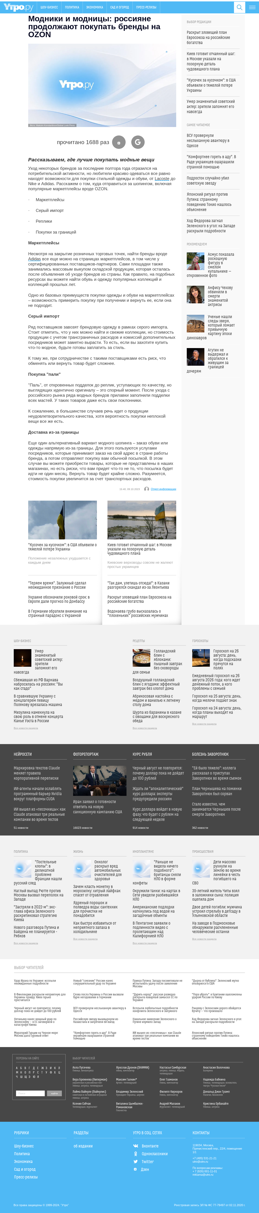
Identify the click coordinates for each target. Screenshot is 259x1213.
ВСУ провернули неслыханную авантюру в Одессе (99, 1010)
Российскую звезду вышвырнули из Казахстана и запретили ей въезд (95, 1020)
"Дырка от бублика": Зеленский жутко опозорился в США (215, 982)
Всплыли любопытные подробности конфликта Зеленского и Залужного (155, 1010)
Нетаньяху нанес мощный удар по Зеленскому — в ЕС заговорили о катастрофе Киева (35, 1022)
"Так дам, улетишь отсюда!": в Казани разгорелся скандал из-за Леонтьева (138, 585)
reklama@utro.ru (203, 1174)
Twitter (148, 1161)
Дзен (145, 1169)
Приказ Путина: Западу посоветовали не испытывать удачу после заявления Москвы (157, 983)
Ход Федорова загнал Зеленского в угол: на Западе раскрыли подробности (217, 1020)
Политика (72, 7)
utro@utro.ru (200, 1161)
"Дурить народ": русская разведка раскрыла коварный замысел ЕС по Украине (155, 997)
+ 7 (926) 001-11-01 (205, 1171)
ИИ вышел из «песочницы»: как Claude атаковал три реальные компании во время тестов (157, 1036)
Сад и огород (119, 7)
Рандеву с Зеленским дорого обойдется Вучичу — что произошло (216, 1010)
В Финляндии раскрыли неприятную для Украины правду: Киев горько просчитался (40, 997)
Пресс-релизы (146, 7)
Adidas (34, 258)
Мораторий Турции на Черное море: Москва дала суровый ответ (36, 1034)
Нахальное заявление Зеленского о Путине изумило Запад (155, 1020)
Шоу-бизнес (49, 7)
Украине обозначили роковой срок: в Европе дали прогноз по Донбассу (59, 599)
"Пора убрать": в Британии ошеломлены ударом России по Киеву (217, 996)
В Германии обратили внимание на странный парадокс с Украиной (57, 613)
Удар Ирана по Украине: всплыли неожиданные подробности (35, 982)
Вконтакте (150, 1146)
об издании (83, 1146)
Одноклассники (155, 1154)
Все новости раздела (26, 728)
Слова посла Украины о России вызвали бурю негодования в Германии (98, 996)
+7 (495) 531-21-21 (205, 1158)
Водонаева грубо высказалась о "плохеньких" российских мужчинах (137, 613)
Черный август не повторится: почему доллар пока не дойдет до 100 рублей (37, 1010)
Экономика (94, 7)
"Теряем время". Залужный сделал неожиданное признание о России (57, 585)
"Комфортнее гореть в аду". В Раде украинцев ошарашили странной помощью (94, 1036)
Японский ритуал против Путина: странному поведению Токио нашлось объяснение (215, 1036)
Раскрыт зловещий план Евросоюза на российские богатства (139, 599)
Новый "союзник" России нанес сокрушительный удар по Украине (94, 982)
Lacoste (162, 178)
